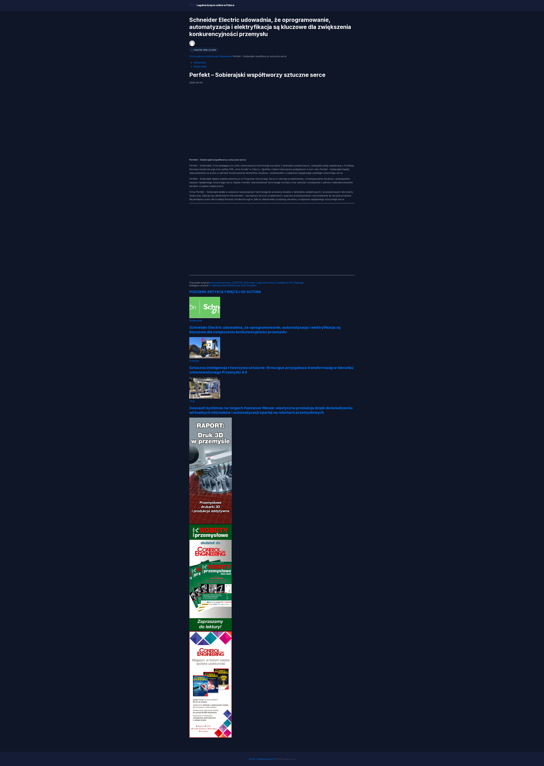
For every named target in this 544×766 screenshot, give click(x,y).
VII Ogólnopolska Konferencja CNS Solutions (232, 285)
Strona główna (197, 56)
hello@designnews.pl (266, 759)
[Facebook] (192, 98)
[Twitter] (198, 114)
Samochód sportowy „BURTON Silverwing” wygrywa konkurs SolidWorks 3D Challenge (256, 282)
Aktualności (212, 56)
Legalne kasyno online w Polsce (215, 5)
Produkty (194, 360)
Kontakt (252, 759)
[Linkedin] (198, 129)
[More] (210, 129)
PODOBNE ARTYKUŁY (208, 292)
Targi (192, 401)
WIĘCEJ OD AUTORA (244, 292)
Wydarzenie (225, 56)
